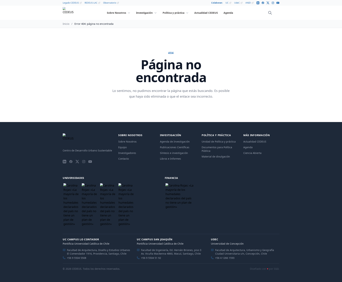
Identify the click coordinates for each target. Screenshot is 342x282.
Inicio (66, 23)
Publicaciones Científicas (174, 147)
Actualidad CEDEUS (254, 141)
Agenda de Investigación (175, 141)
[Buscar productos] (270, 12)
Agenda (248, 147)
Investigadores (127, 153)
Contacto (123, 158)
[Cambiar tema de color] (275, 12)
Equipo (122, 147)
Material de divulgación (216, 156)
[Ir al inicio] (68, 13)
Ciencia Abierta (252, 153)
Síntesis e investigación (174, 153)
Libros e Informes (170, 158)
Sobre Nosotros (127, 141)
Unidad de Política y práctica (219, 141)
